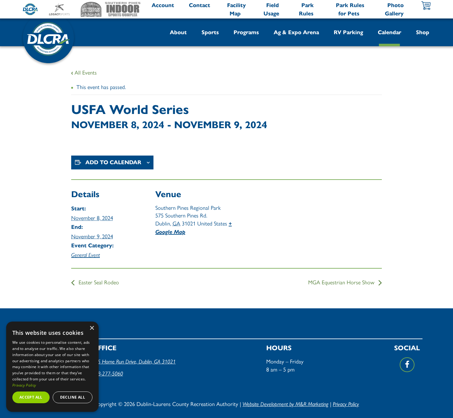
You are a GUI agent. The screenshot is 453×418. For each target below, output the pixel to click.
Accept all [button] (31, 397)
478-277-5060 (107, 373)
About (178, 32)
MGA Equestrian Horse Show (342, 282)
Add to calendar (113, 162)
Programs (246, 32)
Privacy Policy (346, 404)
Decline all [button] (72, 397)
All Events (84, 72)
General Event (85, 255)
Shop (422, 32)
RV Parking (348, 32)
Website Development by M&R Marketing (286, 404)
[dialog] (52, 367)
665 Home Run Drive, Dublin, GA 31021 (134, 361)
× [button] (91, 328)
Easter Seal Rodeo (98, 282)
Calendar (389, 32)
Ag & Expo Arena (296, 32)
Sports (210, 32)
